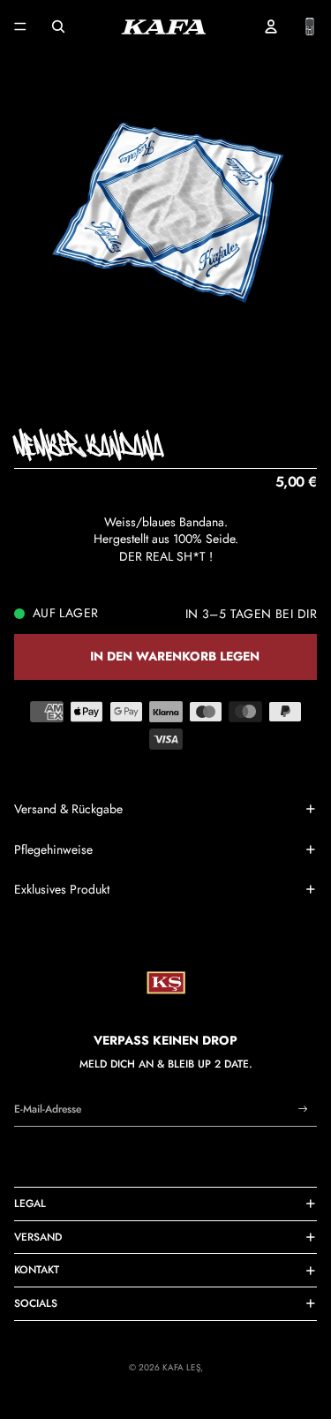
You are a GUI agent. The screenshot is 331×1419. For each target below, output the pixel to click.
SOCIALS (35, 1303)
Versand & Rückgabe (68, 809)
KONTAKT (36, 1270)
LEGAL (30, 1203)
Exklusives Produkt (61, 889)
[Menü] (20, 26)
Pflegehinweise (53, 849)
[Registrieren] (303, 1109)
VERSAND (38, 1237)
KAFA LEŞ (181, 1367)
